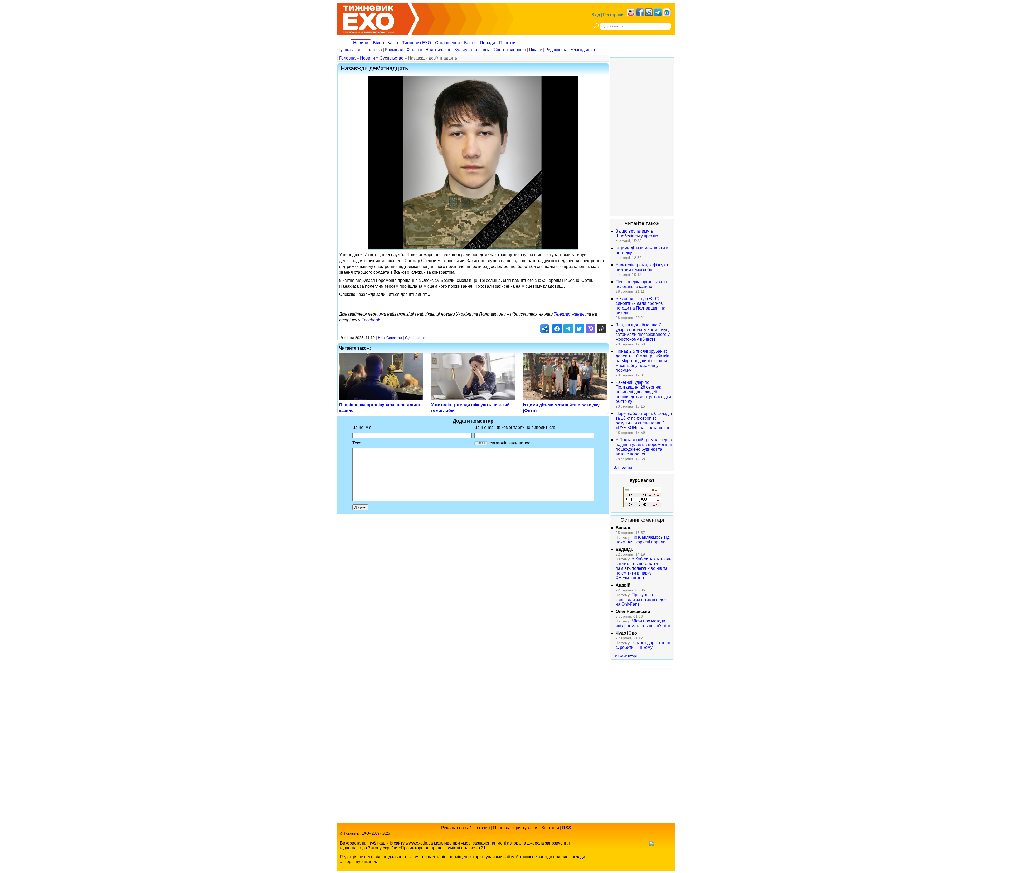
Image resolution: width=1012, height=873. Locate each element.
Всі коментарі (625, 656)
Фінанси (414, 49)
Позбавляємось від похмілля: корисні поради (642, 539)
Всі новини (623, 467)
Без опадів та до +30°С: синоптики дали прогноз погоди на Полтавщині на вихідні (640, 305)
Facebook (370, 320)
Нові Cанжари (390, 338)
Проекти (507, 43)
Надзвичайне (438, 49)
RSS (566, 828)
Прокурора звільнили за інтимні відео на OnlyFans (641, 599)
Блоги (470, 43)
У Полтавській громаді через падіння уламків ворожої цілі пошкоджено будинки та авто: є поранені (644, 447)
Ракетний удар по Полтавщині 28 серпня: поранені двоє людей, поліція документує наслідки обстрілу (643, 392)
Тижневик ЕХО (416, 43)
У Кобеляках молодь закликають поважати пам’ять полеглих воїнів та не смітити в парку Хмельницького (643, 568)
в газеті (483, 828)
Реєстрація (614, 15)
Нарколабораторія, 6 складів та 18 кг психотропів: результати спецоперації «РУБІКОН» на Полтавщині (644, 420)
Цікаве (535, 49)
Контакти (550, 828)
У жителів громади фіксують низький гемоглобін (643, 267)
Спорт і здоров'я (510, 49)
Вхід (595, 15)
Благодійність (584, 49)
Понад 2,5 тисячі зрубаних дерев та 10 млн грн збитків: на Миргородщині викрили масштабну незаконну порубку (643, 360)
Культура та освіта (472, 49)
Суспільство (349, 49)
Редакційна (556, 49)
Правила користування (515, 828)
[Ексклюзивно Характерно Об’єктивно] (368, 18)
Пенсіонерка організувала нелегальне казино (641, 284)
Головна (347, 58)
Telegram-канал (569, 314)
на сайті (467, 828)
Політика (373, 49)
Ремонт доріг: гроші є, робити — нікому (643, 645)
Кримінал (394, 49)
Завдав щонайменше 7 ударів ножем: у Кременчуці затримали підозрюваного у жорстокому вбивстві (643, 332)
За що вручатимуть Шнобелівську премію (637, 233)
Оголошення (447, 43)
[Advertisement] (642, 137)
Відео (378, 43)
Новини (360, 43)
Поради (487, 43)
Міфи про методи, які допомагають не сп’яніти (643, 623)
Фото (393, 43)
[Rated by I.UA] (660, 847)
